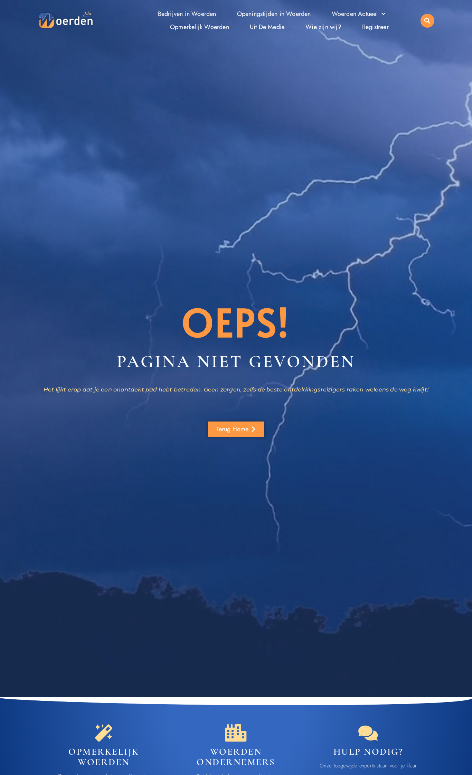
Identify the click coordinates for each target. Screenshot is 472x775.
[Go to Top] (445, 723)
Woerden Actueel (355, 13)
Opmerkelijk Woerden (199, 26)
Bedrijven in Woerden (187, 13)
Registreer (375, 26)
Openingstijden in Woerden (274, 13)
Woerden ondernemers (236, 757)
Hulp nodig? (368, 751)
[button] (427, 21)
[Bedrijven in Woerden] (236, 733)
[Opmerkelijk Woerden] (103, 733)
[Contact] (368, 733)
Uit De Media (267, 26)
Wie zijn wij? (323, 26)
